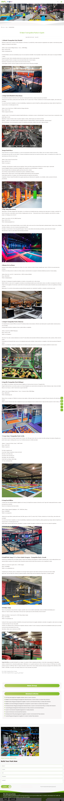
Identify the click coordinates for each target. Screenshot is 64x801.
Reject (5, 799)
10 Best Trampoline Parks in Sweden (9, 671)
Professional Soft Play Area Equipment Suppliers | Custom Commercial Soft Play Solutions (24, 714)
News (7, 27)
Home (3, 27)
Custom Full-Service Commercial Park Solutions (15, 712)
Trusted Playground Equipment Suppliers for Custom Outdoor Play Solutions (21, 716)
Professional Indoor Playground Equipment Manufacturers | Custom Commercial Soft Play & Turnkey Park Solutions (30, 705)
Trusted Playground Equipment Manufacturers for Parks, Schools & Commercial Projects (24, 707)
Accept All (13, 799)
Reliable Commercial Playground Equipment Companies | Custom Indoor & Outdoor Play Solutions (26, 703)
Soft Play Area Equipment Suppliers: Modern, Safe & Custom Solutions (20, 697)
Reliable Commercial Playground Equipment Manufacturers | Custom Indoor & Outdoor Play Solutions (27, 699)
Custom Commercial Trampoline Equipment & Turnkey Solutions (19, 709)
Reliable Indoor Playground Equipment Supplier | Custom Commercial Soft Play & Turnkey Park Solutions (28, 701)
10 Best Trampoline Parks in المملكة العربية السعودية (12, 672)
